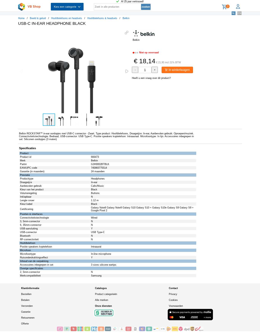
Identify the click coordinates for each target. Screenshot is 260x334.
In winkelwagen (179, 69)
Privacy (173, 294)
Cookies (173, 300)
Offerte (25, 323)
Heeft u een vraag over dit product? (151, 78)
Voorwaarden (176, 305)
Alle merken (101, 300)
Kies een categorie (66, 6)
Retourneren (27, 317)
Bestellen (26, 294)
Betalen (25, 300)
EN (239, 13)
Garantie (25, 311)
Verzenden (27, 305)
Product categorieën (106, 294)
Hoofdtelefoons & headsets (102, 18)
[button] (127, 33)
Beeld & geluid (38, 18)
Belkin (126, 18)
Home (21, 18)
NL (233, 13)
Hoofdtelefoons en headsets (66, 18)
